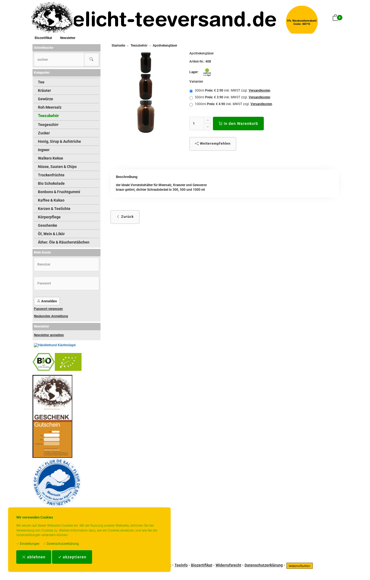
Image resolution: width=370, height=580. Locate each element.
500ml (232, 97)
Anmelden (48, 301)
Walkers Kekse (50, 158)
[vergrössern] (145, 92)
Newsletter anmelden (49, 335)
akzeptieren (74, 557)
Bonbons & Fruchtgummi (59, 192)
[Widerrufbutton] (299, 565)
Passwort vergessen (48, 309)
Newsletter (67, 38)
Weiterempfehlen (215, 143)
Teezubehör (48, 115)
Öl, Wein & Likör (51, 234)
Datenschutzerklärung (62, 544)
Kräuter (44, 90)
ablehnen (36, 557)
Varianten (196, 81)
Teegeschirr (48, 124)
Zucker (44, 133)
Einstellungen (29, 544)
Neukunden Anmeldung (51, 316)
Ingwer (44, 150)
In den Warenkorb (240, 123)
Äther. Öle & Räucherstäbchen (63, 242)
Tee (41, 82)
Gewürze (45, 99)
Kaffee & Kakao (51, 200)
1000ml (233, 104)
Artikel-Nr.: (197, 61)
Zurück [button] (127, 217)
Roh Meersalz (49, 107)
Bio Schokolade (51, 183)
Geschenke (47, 225)
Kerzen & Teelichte (54, 208)
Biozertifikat (43, 38)
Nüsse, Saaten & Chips (57, 166)
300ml (232, 90)
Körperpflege (49, 217)
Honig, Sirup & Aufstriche (59, 141)
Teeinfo (181, 565)
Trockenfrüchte (51, 175)
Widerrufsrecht (228, 565)
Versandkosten (259, 90)
